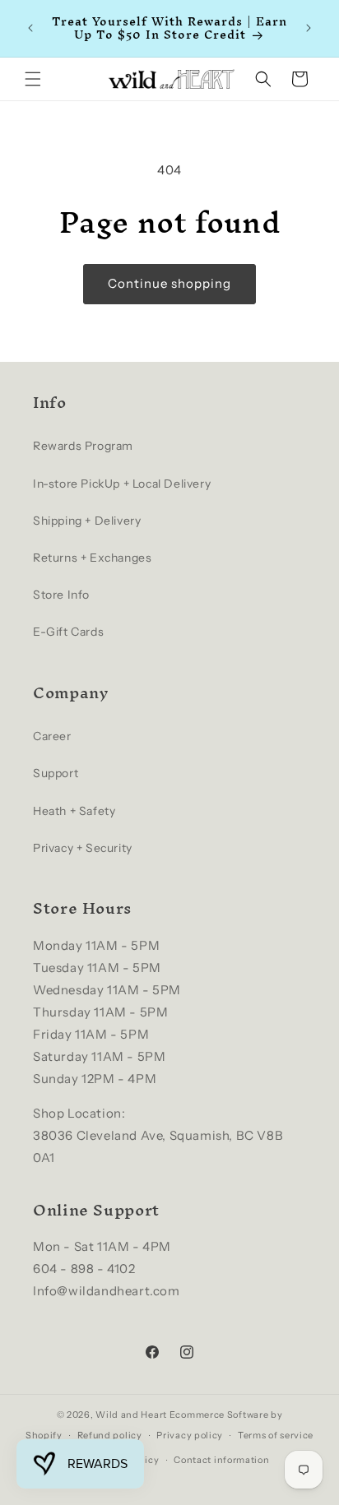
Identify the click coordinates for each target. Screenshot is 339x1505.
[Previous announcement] (30, 28)
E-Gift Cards (68, 631)
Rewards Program (83, 445)
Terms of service (275, 1435)
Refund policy (109, 1435)
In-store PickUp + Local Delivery (122, 483)
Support (55, 773)
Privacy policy (189, 1435)
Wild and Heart (131, 1414)
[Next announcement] (308, 28)
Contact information (221, 1460)
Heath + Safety (74, 810)
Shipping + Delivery (87, 520)
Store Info (61, 594)
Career (52, 736)
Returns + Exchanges (92, 557)
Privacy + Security (82, 847)
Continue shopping (169, 283)
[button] (33, 79)
